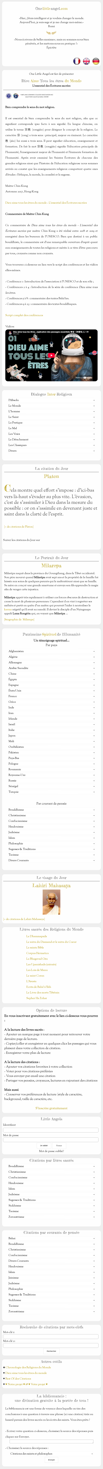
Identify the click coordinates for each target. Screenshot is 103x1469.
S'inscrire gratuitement (51, 1108)
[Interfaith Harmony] (51, 96)
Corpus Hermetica (37, 953)
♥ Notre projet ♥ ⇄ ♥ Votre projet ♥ (26, 1384)
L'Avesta (31, 981)
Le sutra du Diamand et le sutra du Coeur (51, 942)
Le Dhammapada (36, 936)
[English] (86, 61)
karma (8, 610)
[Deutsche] (96, 61)
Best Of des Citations (18, 1379)
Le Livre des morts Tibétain (42, 993)
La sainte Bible (35, 948)
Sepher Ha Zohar (36, 998)
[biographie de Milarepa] (19, 620)
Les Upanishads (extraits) (41, 965)
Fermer (59, 1145)
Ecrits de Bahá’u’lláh (38, 987)
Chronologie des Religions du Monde (28, 1368)
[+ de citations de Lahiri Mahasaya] (24, 919)
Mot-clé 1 (8, 1332)
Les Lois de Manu (37, 970)
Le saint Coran (35, 976)
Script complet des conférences (24, 315)
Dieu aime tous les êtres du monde (26, 1373)
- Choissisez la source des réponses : (26, 1448)
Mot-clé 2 (8, 1341)
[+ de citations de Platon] (18, 527)
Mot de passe (11, 1135)
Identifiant (9, 1125)
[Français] (77, 61)
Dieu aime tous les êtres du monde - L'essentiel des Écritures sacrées (46, 203)
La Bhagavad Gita (37, 959)
